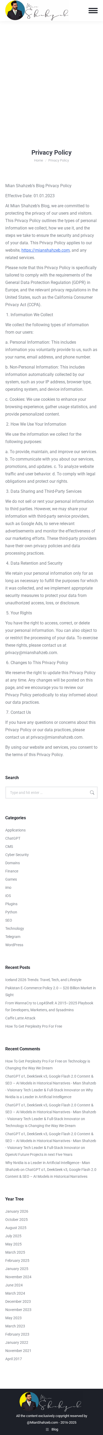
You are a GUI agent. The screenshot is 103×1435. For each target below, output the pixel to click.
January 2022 (16, 1342)
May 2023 (13, 1318)
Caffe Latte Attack (20, 1018)
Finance (11, 871)
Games (11, 879)
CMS (9, 846)
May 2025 (13, 1244)
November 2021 (18, 1351)
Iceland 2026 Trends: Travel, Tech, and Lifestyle (43, 980)
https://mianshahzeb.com (45, 250)
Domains (12, 863)
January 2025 (16, 1269)
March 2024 (15, 1293)
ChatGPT (12, 838)
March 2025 (15, 1252)
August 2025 (15, 1228)
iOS (8, 896)
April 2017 (13, 1359)
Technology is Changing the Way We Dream (40, 1126)
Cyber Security (17, 855)
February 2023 (17, 1334)
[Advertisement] (51, 75)
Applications (15, 830)
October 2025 (16, 1219)
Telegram (12, 937)
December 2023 (18, 1301)
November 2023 (18, 1310)
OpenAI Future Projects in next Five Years (38, 1154)
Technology (14, 928)
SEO (8, 920)
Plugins (11, 904)
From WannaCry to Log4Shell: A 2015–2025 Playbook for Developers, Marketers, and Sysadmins (49, 1006)
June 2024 (14, 1285)
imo (8, 887)
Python (11, 912)
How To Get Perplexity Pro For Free (33, 1026)
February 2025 (17, 1260)
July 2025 (13, 1236)
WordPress (14, 945)
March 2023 (15, 1326)
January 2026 (16, 1211)
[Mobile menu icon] (93, 10)
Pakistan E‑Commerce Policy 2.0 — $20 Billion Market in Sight (50, 991)
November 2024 (18, 1277)
